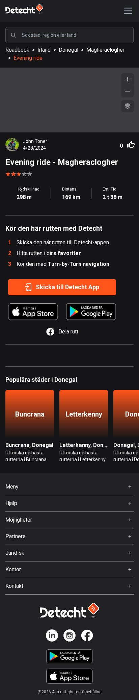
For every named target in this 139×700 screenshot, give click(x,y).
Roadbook (17, 50)
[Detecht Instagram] (69, 636)
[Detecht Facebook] (87, 636)
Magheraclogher (105, 50)
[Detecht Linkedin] (52, 636)
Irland (44, 50)
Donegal (68, 50)
